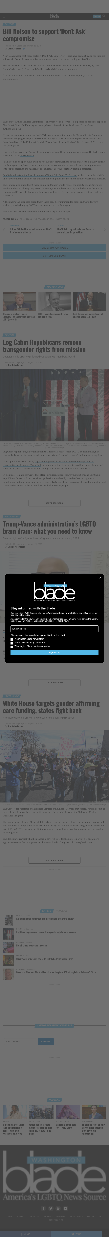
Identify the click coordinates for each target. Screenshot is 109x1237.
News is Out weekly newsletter (30, 643)
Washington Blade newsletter (29, 639)
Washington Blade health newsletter (32, 646)
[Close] (100, 577)
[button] (54, 640)
